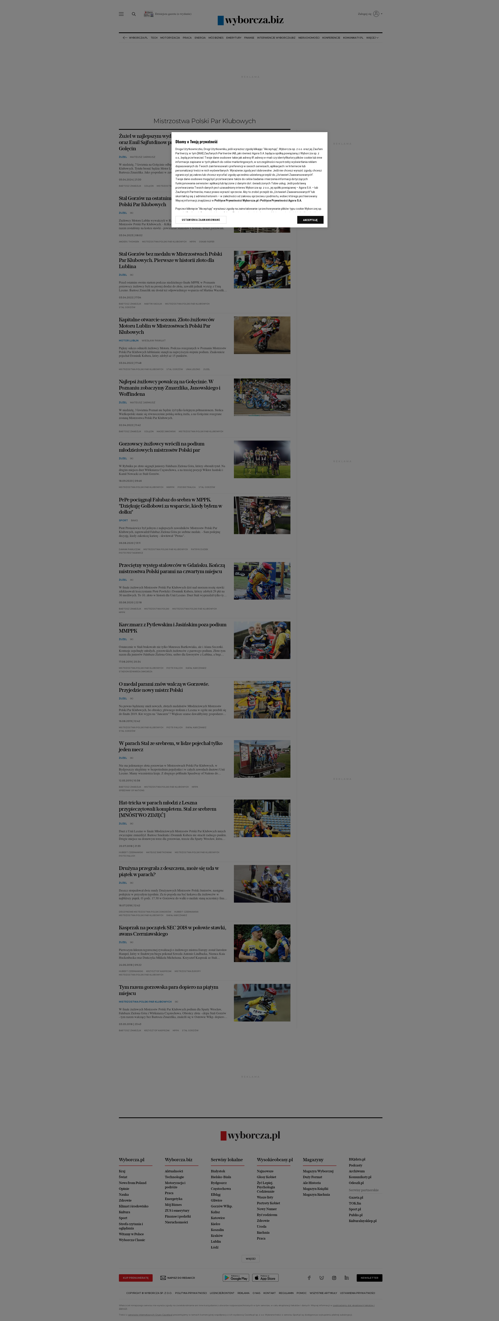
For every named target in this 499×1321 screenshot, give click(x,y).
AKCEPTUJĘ (310, 220)
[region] (249, 179)
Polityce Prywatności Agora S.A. (281, 200)
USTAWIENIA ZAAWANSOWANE (201, 219)
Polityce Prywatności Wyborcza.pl (236, 200)
